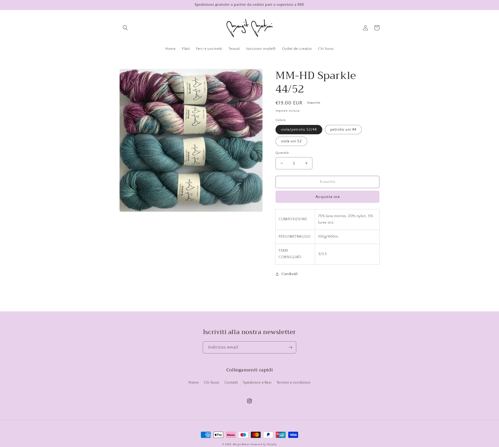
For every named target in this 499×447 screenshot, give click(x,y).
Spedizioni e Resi (257, 383)
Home (193, 383)
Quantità (281, 153)
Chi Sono (211, 383)
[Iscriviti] (290, 347)
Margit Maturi (241, 444)
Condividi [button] (289, 274)
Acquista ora (328, 197)
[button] (125, 28)
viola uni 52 (291, 141)
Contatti (231, 383)
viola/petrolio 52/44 (299, 130)
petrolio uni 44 (343, 130)
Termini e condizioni (294, 383)
